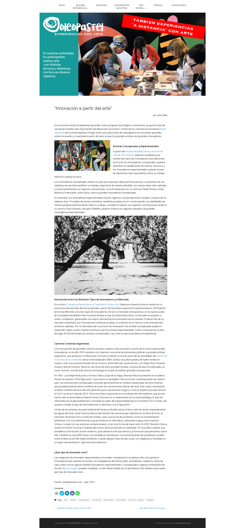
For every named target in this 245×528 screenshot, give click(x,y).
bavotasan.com (183, 523)
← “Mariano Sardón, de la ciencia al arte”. (73, 508)
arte (65, 499)
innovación (109, 499)
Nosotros (101, 5)
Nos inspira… (140, 6)
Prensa (158, 5)
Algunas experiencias (80, 6)
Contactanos (178, 5)
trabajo (150, 499)
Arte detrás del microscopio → (153, 508)
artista (73, 499)
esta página (72, 468)
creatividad (84, 499)
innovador (121, 499)
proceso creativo (136, 499)
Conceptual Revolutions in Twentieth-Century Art (92, 304)
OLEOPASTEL (74, 523)
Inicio (62, 5)
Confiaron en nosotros (121, 6)
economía (96, 499)
